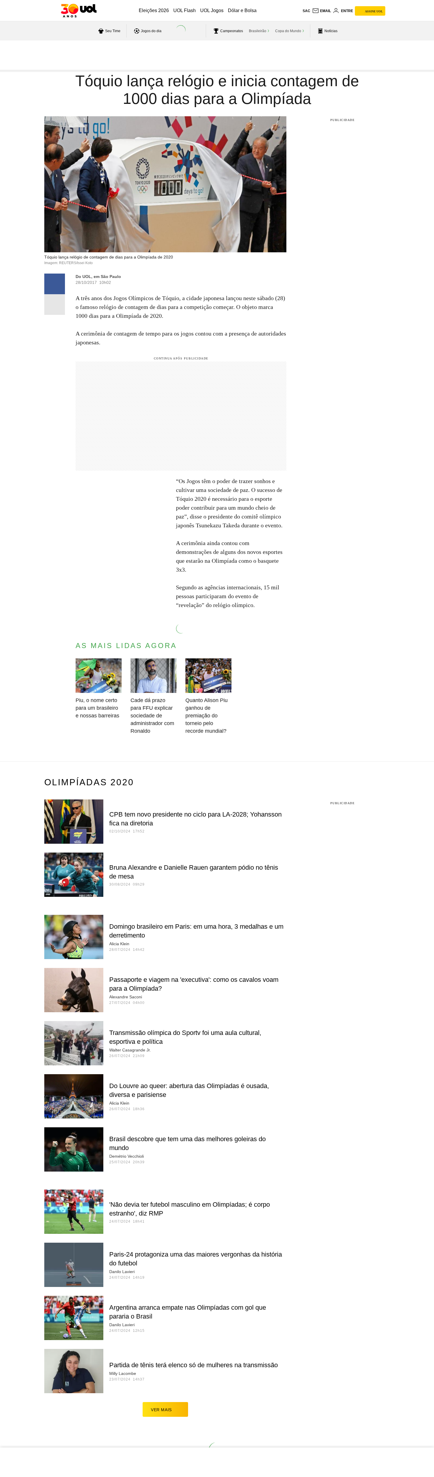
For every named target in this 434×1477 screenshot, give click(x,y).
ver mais (161, 1409)
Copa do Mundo (288, 31)
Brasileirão (257, 31)
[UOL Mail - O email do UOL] (321, 11)
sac (306, 11)
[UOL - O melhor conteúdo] (78, 10)
